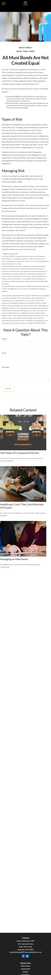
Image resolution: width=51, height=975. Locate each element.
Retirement (25, 966)
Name (4, 339)
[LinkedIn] (27, 956)
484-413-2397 (29, 941)
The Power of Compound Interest (19, 452)
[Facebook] (23, 956)
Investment (25, 969)
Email (4, 353)
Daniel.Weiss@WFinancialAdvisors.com (25, 952)
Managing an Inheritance (14, 559)
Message (5, 367)
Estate (25, 971)
